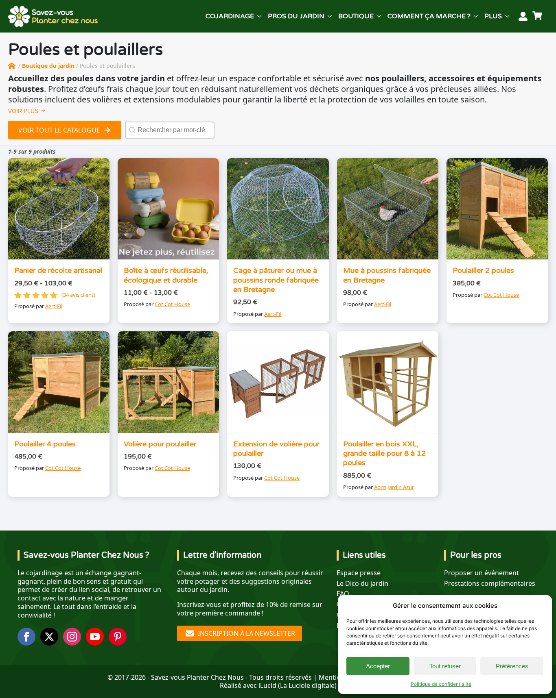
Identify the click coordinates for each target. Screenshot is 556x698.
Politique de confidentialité (441, 684)
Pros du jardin (296, 16)
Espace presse (359, 573)
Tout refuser (445, 666)
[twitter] (49, 637)
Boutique (356, 16)
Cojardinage (230, 16)
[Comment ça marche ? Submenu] (476, 16)
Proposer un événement (481, 573)
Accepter (378, 666)
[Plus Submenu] (507, 16)
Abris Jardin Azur (394, 487)
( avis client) (78, 294)
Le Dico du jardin (362, 583)
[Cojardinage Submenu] (259, 16)
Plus (493, 16)
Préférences (512, 666)
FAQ (343, 593)
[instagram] (72, 637)
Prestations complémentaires (489, 583)
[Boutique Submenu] (379, 16)
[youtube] (95, 637)
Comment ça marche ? (429, 16)
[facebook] (26, 637)
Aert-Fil (53, 306)
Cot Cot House (172, 304)
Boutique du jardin (48, 66)
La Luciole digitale (307, 685)
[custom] (118, 637)
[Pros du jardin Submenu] (329, 16)
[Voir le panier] (538, 16)
